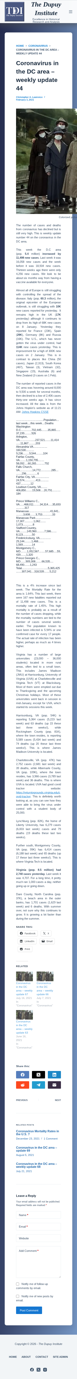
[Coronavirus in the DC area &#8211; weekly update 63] (24, 1015)
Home (13, 1356)
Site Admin (60, 1356)
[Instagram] (45, 1370)
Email (23, 1226)
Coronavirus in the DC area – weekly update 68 (36, 1165)
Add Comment (28, 1250)
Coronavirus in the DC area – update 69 (36, 1149)
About (26, 1356)
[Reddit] (22, 1085)
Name (23, 1215)
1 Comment (51, 1138)
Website (24, 1238)
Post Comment (29, 1310)
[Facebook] (22, 1074)
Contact (42, 1356)
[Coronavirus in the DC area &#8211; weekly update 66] (45, 976)
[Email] (54, 1085)
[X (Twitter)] (38, 1074)
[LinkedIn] (54, 1074)
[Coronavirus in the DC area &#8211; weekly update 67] (24, 976)
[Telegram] (38, 1085)
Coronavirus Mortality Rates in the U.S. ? (37, 1133)
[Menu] (70, 11)
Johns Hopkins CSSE (35, 411)
